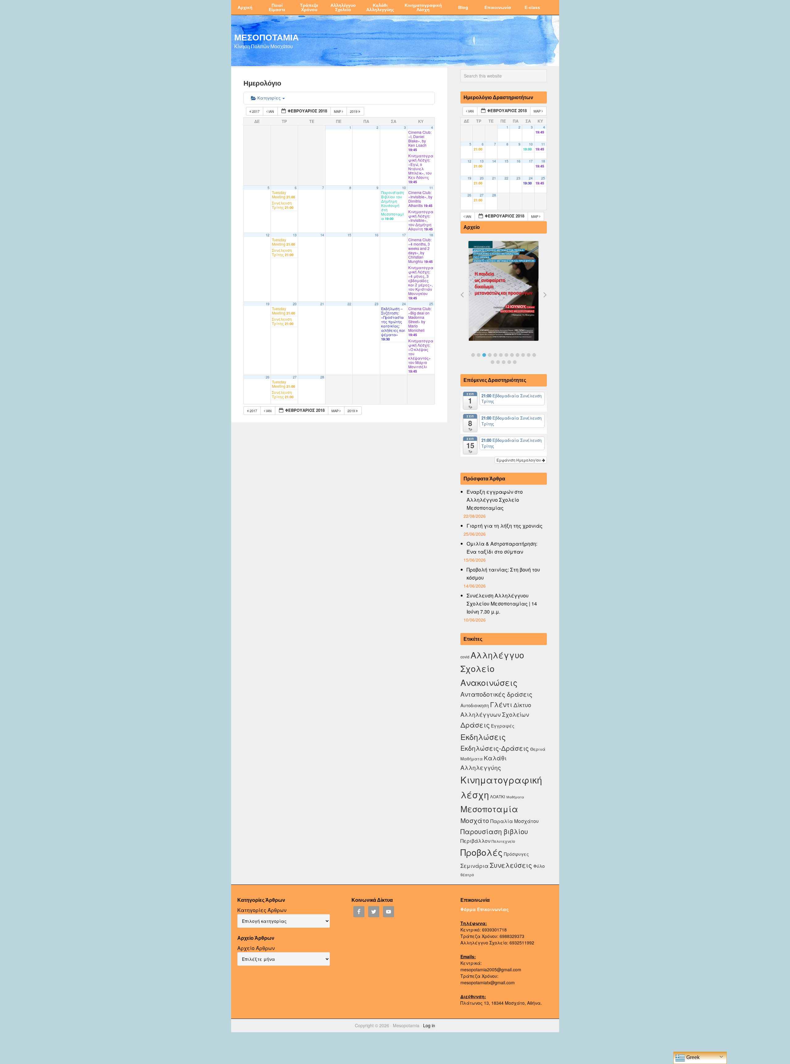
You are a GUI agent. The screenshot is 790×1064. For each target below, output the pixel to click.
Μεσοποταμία (489, 809)
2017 (255, 111)
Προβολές (481, 852)
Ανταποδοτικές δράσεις (496, 694)
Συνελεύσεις (511, 865)
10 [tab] (523, 355)
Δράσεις (475, 724)
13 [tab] (492, 362)
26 (267, 377)
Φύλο (539, 866)
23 (376, 304)
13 (295, 235)
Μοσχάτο (474, 820)
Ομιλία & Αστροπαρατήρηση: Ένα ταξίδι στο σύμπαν (502, 547)
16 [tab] (509, 362)
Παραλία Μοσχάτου (514, 820)
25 (431, 304)
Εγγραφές (502, 726)
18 (431, 235)
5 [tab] (495, 355)
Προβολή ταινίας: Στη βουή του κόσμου (503, 573)
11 (431, 187)
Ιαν (271, 111)
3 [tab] (484, 355)
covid (464, 656)
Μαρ (338, 111)
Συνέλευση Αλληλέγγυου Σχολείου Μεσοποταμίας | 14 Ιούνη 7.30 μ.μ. (502, 603)
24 (404, 304)
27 (295, 377)
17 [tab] (515, 362)
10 (404, 187)
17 (404, 235)
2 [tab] (478, 355)
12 (267, 235)
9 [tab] (517, 355)
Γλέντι (501, 704)
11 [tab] (528, 355)
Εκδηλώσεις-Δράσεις (494, 748)
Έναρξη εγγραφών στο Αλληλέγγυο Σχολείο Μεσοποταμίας (495, 499)
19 (267, 304)
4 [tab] (490, 355)
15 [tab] (503, 362)
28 (322, 377)
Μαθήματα (515, 797)
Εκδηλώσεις (483, 736)
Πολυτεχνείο (503, 841)
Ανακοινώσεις (489, 682)
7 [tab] (506, 355)
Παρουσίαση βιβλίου (494, 831)
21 (322, 304)
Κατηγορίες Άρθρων (261, 910)
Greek (692, 1057)
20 (295, 304)
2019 (354, 111)
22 (349, 304)
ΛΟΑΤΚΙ (497, 797)
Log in (429, 1025)
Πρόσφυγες (516, 854)
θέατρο (467, 874)
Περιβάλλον (475, 840)
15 (349, 235)
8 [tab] (512, 355)
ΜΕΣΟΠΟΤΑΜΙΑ (266, 37)
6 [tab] (501, 355)
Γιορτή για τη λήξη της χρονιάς (505, 525)
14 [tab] (498, 362)
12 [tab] (534, 355)
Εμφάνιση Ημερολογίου (519, 459)
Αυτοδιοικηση (474, 705)
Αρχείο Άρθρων (256, 948)
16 (376, 235)
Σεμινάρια (474, 865)
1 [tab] (473, 355)
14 (322, 235)
